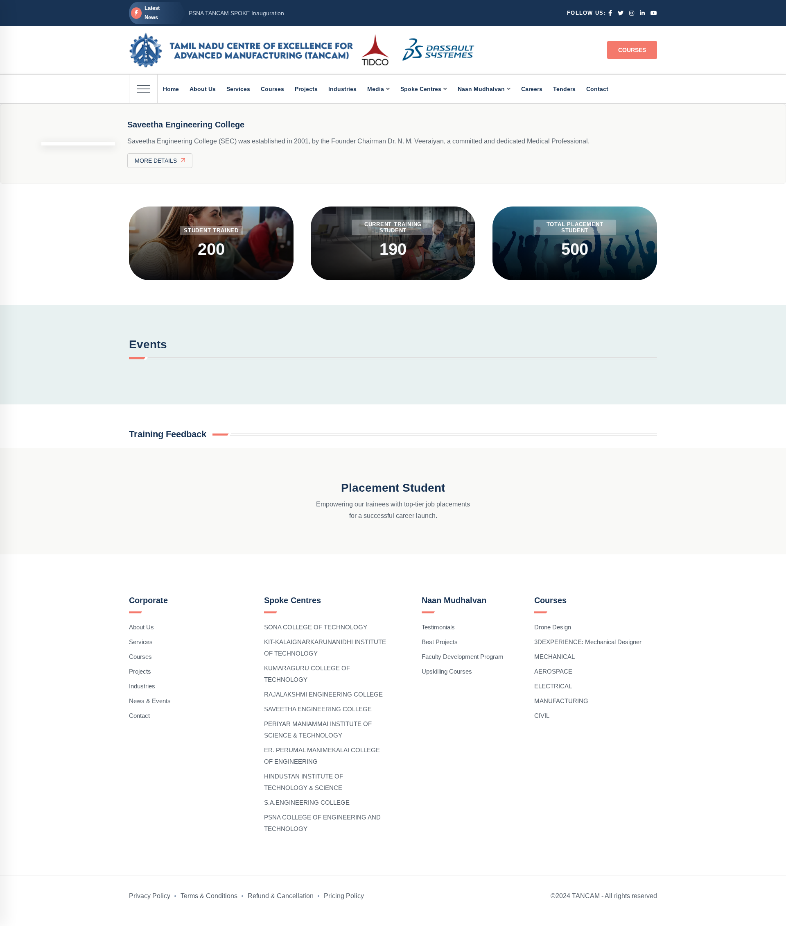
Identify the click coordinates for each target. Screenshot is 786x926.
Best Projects (440, 641)
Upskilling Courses (447, 671)
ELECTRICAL (553, 686)
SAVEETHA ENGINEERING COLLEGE (318, 709)
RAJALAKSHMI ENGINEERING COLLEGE (323, 694)
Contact (139, 715)
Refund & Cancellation (281, 895)
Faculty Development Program (463, 656)
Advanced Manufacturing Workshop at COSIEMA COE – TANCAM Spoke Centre (293, 14)
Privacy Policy (149, 895)
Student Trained (211, 230)
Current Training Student (393, 227)
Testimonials (438, 627)
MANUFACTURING (561, 700)
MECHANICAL (554, 656)
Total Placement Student (575, 227)
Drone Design (552, 627)
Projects (140, 671)
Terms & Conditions (209, 895)
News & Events (150, 700)
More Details (156, 160)
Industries (142, 686)
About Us (141, 627)
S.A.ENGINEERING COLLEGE (307, 802)
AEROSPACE (553, 671)
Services (141, 641)
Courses (632, 50)
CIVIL (541, 715)
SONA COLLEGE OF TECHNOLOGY (315, 627)
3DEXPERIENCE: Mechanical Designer (587, 641)
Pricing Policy (344, 895)
